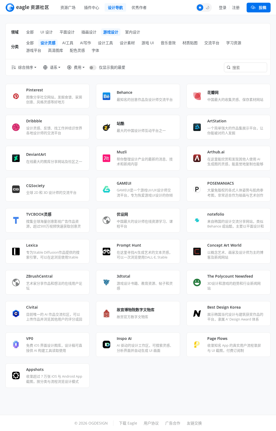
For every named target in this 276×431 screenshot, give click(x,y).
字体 (95, 50)
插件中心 (91, 7)
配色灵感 (77, 50)
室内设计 (132, 32)
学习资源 (233, 42)
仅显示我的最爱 (112, 67)
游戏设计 (110, 32)
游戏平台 (33, 50)
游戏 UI (148, 42)
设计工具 (105, 42)
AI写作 (85, 42)
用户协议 (151, 423)
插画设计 (88, 32)
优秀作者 (139, 7)
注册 (236, 7)
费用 (77, 67)
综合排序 (25, 67)
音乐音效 (168, 42)
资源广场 (67, 7)
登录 (222, 7)
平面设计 (67, 32)
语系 (53, 67)
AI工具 (67, 42)
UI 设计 (46, 32)
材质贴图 (190, 42)
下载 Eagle (128, 423)
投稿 (262, 7)
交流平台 (211, 42)
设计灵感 (48, 42)
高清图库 (55, 50)
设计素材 (127, 42)
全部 (30, 32)
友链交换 (194, 423)
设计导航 (115, 7)
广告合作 (172, 423)
